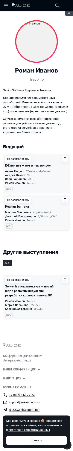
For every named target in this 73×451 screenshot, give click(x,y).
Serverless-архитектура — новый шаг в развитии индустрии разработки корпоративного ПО (29, 291)
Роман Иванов (15, 182)
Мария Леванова (16, 305)
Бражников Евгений (18, 308)
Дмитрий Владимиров (20, 216)
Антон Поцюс (14, 171)
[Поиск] (57, 5)
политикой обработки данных (29, 430)
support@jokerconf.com (24, 402)
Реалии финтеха (17, 206)
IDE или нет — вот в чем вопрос (28, 165)
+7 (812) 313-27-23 (22, 395)
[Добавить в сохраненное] (65, 159)
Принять (36, 440)
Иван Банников (15, 179)
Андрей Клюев (15, 175)
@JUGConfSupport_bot (24, 410)
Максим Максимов (18, 212)
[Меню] (6, 5)
